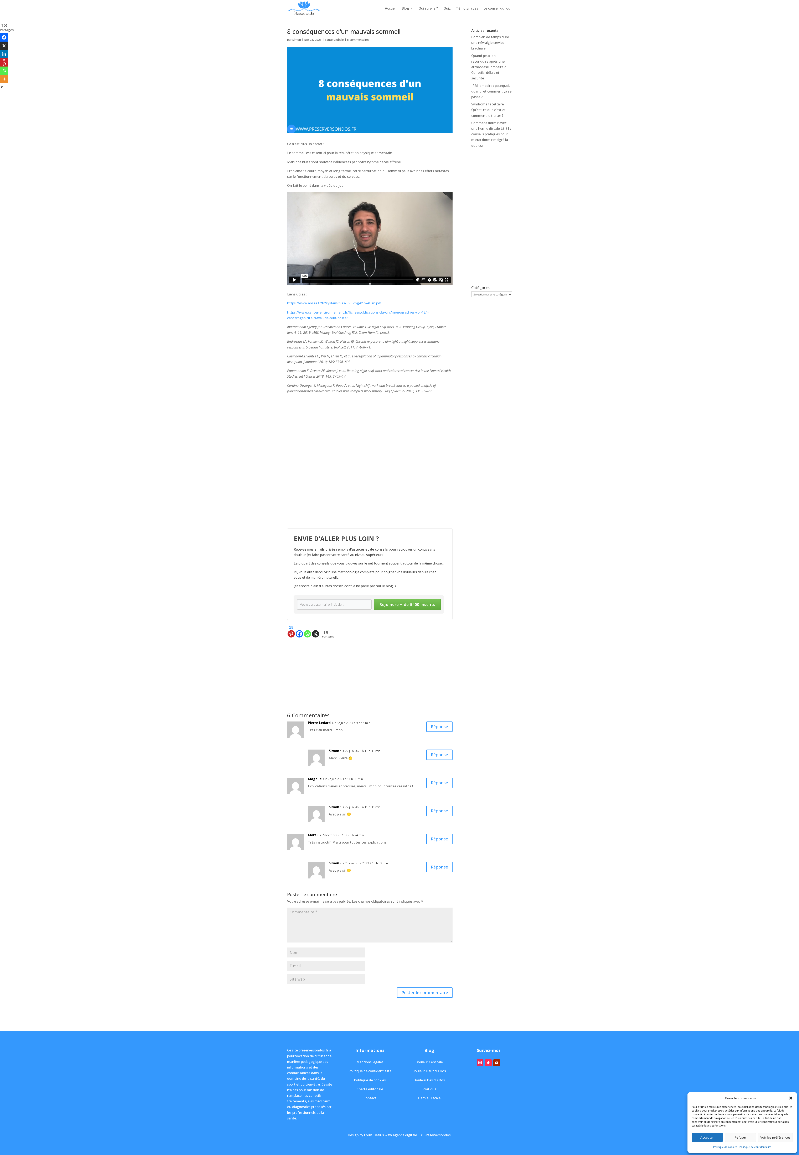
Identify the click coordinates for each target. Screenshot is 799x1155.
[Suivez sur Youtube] (496, 1062)
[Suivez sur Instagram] (480, 1062)
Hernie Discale (429, 1098)
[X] (315, 631)
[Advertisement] (370, 668)
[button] (791, 1098)
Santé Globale (334, 40)
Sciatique (429, 1089)
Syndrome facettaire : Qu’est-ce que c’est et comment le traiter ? (488, 110)
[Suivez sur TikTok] (488, 1062)
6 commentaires (358, 40)
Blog (405, 9)
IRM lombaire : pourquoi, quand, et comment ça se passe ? (491, 91)
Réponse (439, 726)
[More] (4, 79)
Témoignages (467, 9)
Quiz (447, 9)
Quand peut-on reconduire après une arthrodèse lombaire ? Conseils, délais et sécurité (488, 67)
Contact (370, 1098)
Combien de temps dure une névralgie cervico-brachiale (490, 43)
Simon (296, 40)
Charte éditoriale (370, 1089)
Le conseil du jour (498, 9)
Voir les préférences (775, 1137)
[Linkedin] (4, 54)
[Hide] (1, 87)
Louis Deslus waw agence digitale (390, 1135)
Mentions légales (369, 1062)
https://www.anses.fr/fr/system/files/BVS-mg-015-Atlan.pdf (334, 303)
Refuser (740, 1137)
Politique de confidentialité (755, 1147)
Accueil (390, 9)
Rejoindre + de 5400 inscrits (407, 604)
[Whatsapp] (307, 631)
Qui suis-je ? (428, 9)
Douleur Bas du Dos (429, 1080)
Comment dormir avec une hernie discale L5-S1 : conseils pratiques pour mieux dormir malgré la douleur (491, 134)
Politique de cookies (725, 1147)
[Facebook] (299, 631)
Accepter (707, 1137)
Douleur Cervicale (429, 1062)
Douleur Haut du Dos (429, 1071)
